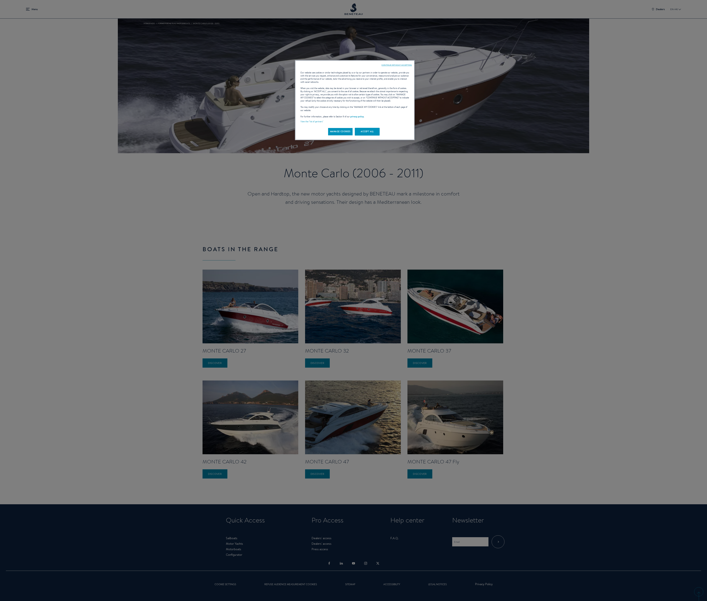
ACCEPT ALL (367, 131)
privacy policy (357, 116)
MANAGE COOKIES (340, 131)
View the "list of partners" (311, 121)
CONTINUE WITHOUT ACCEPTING (396, 65)
